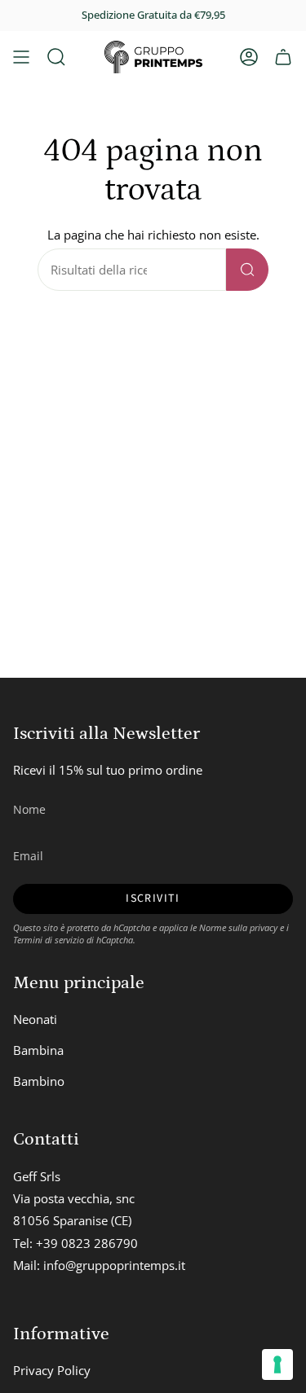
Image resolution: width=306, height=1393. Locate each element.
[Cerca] (247, 269)
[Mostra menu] (21, 57)
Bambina (38, 1050)
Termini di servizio (48, 940)
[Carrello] (283, 57)
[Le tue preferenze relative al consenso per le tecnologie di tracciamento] (277, 1364)
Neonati (35, 1019)
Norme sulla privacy (238, 927)
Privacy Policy (52, 1370)
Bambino (38, 1081)
